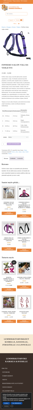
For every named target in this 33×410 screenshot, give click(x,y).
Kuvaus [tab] (6, 158)
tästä (25, 398)
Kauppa (9, 27)
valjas (23, 151)
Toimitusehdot (7, 376)
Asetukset (21, 400)
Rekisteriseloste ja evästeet (12, 383)
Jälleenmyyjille (8, 391)
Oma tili (11, 20)
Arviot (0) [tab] (20, 158)
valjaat (20, 151)
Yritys (4, 379)
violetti (27, 151)
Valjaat (18, 27)
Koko (5, 137)
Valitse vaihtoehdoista (8, 213)
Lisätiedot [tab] (12, 158)
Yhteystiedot (7, 387)
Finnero (13, 151)
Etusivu (4, 27)
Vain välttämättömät (16, 403)
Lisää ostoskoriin (14, 143)
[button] (28, 33)
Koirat (13, 27)
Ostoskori (18, 20)
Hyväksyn (6, 403)
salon (17, 151)
